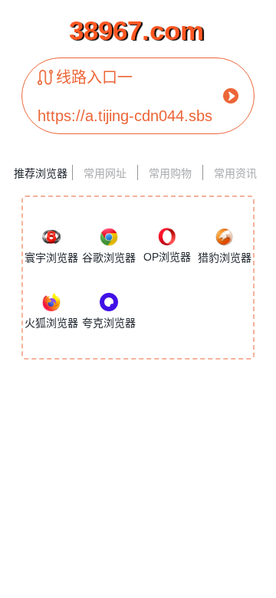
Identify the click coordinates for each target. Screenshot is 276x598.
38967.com (136, 30)
